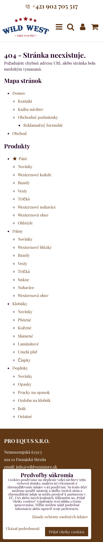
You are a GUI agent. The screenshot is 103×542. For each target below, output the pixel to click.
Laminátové (28, 344)
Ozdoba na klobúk (34, 400)
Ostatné (25, 416)
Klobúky (19, 303)
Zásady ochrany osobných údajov (60, 516)
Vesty (22, 191)
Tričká (24, 198)
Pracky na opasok (34, 392)
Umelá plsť (27, 351)
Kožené (24, 327)
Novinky (25, 166)
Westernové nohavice (37, 207)
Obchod (19, 133)
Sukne (23, 279)
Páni (22, 158)
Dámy (17, 231)
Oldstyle (25, 223)
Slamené (25, 336)
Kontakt (25, 101)
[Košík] (95, 27)
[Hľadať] (71, 27)
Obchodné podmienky (38, 117)
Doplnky (20, 368)
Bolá (22, 408)
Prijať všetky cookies (66, 531)
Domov (18, 93)
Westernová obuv (33, 215)
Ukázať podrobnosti (23, 528)
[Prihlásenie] (83, 27)
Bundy (24, 182)
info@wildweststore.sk (36, 466)
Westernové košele (34, 174)
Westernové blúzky (35, 247)
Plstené (24, 319)
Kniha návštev (30, 109)
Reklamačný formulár (43, 125)
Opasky (24, 384)
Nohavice (26, 287)
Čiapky (24, 360)
